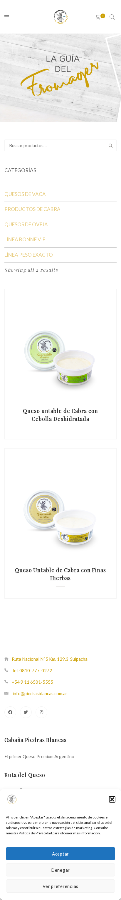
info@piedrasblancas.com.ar (40, 693)
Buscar (111, 145)
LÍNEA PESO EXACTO (28, 255)
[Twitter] (26, 712)
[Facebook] (10, 712)
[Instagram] (41, 712)
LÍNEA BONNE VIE (24, 239)
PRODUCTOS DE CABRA (32, 209)
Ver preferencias (60, 886)
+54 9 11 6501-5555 (32, 682)
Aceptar (60, 853)
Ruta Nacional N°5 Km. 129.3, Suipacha (50, 659)
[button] (112, 799)
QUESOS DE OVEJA (26, 224)
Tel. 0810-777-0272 (32, 670)
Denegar (60, 870)
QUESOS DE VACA (25, 194)
